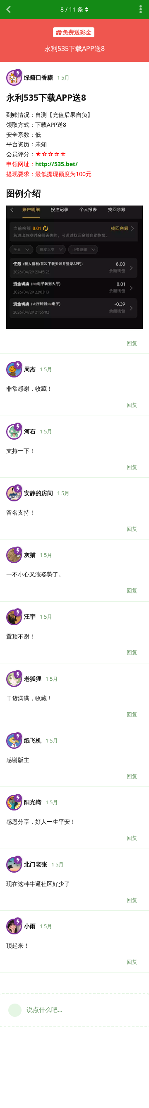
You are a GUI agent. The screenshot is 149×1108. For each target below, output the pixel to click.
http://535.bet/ (56, 164)
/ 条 (71, 9)
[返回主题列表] (8, 9)
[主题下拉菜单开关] (140, 9)
